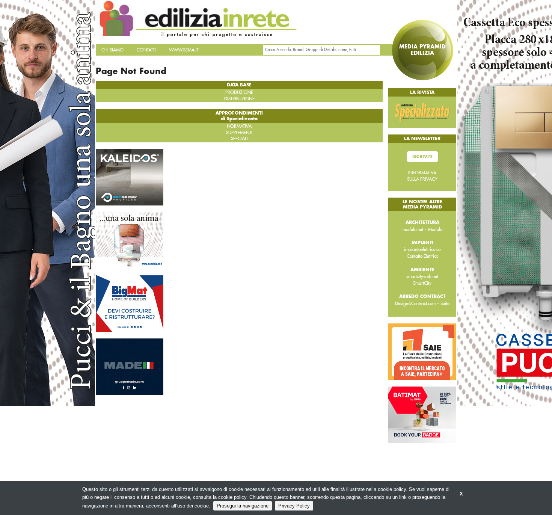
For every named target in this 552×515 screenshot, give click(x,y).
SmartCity (422, 283)
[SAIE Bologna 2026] (422, 351)
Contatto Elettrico (422, 256)
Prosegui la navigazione (242, 506)
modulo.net (413, 229)
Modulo (435, 229)
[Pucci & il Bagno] (129, 240)
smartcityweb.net (422, 276)
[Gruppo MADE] (129, 366)
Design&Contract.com (415, 303)
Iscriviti (422, 156)
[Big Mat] (129, 303)
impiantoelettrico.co (422, 249)
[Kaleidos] (129, 177)
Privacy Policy (294, 506)
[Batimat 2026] (422, 414)
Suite (444, 303)
